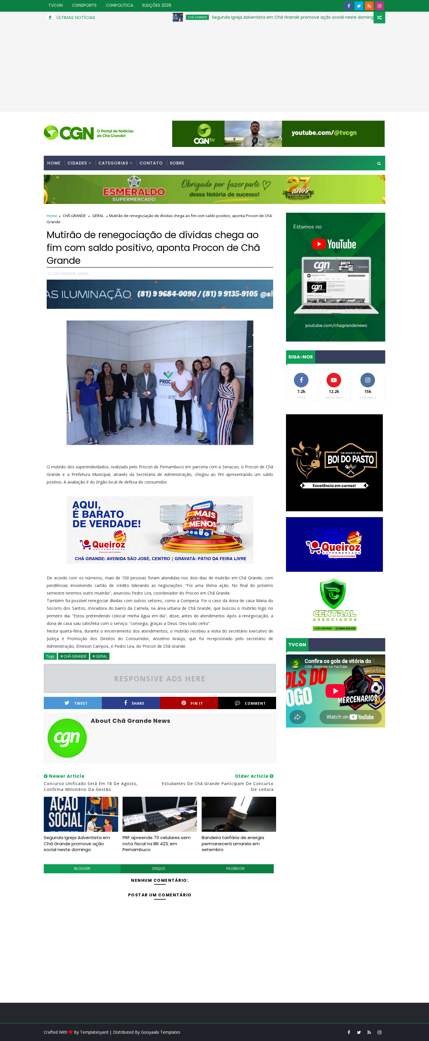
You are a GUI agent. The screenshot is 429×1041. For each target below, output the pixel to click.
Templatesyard (94, 1032)
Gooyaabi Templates (160, 1032)
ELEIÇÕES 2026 (156, 5)
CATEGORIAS (113, 163)
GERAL (368, 17)
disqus (158, 868)
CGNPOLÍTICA (119, 5)
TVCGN (55, 5)
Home (53, 163)
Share (138, 703)
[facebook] (348, 5)
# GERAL (100, 656)
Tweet (81, 703)
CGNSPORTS (84, 5)
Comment (255, 703)
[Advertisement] (214, 67)
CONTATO (151, 163)
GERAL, (83, 273)
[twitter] (359, 5)
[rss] (369, 5)
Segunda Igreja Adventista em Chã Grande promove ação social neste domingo (257, 17)
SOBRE (177, 163)
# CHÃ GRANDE (73, 656)
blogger (82, 868)
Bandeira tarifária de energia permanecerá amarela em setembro (233, 843)
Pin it (197, 703)
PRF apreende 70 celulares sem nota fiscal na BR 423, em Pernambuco (157, 843)
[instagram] (379, 5)
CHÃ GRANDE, (64, 273)
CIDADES (77, 163)
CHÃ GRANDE (161, 17)
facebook (235, 868)
